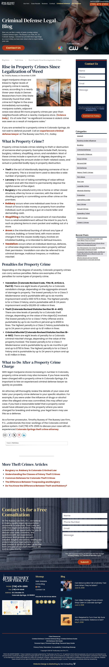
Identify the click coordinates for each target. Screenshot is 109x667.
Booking (80, 145)
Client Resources (54, 636)
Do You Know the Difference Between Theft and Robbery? (36, 485)
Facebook (37, 602)
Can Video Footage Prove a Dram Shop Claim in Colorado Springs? (90, 244)
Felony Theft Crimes (85, 172)
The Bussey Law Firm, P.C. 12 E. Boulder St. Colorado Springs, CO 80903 (17, 607)
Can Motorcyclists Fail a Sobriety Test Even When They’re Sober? (90, 239)
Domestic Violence (84, 154)
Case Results (35, 4)
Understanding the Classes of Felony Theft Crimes (32, 474)
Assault (80, 136)
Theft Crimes (19, 60)
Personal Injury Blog (52, 643)
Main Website (41, 581)
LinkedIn (54, 602)
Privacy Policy (91, 109)
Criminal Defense (84, 150)
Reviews (45, 4)
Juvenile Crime (83, 186)
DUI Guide (59, 641)
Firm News (81, 177)
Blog (63, 576)
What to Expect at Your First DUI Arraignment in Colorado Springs (88, 259)
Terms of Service (90, 555)
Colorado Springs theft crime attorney (37, 429)
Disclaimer (47, 647)
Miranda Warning (83, 190)
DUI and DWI (81, 163)
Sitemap (40, 576)
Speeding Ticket (83, 213)
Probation (81, 195)
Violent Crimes (83, 222)
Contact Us (13, 48)
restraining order (83, 200)
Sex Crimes (81, 204)
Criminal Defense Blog (52, 639)
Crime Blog (40, 584)
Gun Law (80, 181)
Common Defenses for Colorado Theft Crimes (30, 478)
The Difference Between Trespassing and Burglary (32, 481)
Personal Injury (39, 643)
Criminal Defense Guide (69, 639)
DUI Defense (82, 168)
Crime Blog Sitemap (68, 647)
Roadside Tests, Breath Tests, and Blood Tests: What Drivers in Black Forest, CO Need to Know (91, 253)
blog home (5, 60)
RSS (38, 587)
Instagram (41, 602)
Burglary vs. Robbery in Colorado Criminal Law (31, 470)
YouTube (45, 602)
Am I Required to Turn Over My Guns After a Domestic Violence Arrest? (91, 249)
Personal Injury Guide (67, 643)
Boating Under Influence (86, 140)
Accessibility (56, 647)
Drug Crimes (82, 159)
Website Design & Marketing (45, 664)
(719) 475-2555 (20, 586)
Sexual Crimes (82, 209)
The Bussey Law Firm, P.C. (8, 3)
